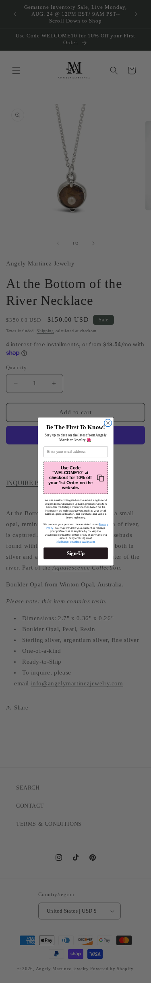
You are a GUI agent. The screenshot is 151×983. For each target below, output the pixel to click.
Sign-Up (75, 553)
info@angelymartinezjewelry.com (75, 541)
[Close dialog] (108, 423)
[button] (75, 478)
